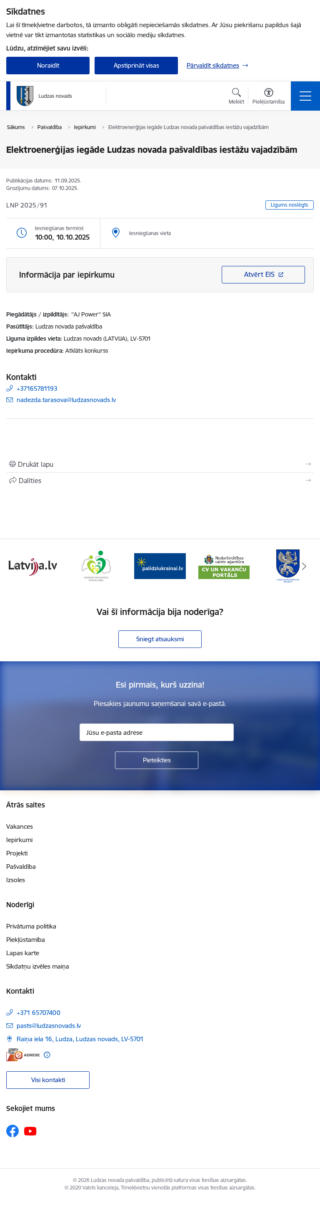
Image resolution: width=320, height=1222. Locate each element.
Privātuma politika (31, 926)
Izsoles (15, 880)
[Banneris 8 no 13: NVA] (224, 565)
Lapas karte (22, 953)
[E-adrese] (23, 1055)
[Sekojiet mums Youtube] (30, 1131)
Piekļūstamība (25, 940)
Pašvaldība (21, 866)
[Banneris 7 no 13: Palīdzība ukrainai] (160, 565)
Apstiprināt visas (136, 65)
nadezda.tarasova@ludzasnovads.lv (66, 400)
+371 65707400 (38, 1013)
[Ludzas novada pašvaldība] (44, 96)
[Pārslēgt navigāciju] (305, 96)
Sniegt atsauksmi (160, 639)
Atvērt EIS (259, 274)
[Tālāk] (304, 566)
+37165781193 (37, 388)
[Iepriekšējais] (16, 566)
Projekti (17, 853)
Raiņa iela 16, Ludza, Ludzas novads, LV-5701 (80, 1039)
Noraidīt (48, 65)
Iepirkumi (19, 840)
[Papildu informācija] (47, 1055)
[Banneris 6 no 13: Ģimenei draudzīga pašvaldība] (96, 565)
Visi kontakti (48, 1080)
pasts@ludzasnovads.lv (49, 1026)
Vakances (19, 826)
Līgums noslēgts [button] (289, 205)
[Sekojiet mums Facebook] (12, 1131)
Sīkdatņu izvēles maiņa (37, 966)
